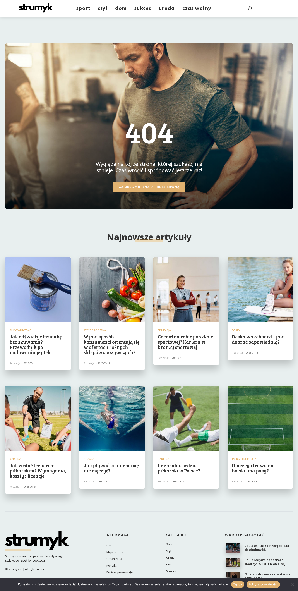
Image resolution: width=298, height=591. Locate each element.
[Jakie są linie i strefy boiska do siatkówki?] (233, 548)
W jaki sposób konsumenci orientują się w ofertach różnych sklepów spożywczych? (112, 344)
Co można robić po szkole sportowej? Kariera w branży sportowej (185, 341)
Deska (236, 330)
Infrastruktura (244, 459)
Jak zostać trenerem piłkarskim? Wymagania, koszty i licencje (38, 470)
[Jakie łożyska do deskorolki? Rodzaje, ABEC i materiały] (233, 562)
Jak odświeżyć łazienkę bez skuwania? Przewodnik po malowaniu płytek (36, 344)
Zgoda (237, 584)
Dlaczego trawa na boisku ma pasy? (253, 468)
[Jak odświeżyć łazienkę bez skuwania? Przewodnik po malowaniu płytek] (38, 289)
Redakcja (15, 363)
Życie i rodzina (95, 330)
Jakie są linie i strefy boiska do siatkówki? (267, 547)
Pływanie (90, 459)
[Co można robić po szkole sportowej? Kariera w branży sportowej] (186, 289)
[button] (249, 8)
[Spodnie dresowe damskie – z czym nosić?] (233, 576)
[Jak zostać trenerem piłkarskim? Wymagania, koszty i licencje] (38, 418)
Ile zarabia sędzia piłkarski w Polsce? (179, 468)
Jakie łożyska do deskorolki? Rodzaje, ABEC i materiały (267, 562)
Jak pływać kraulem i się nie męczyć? (111, 468)
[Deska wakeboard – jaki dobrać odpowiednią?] (260, 289)
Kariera (15, 459)
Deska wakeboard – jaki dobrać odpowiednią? (258, 339)
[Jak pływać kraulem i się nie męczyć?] (112, 418)
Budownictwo (21, 330)
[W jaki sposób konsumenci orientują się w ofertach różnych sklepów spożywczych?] (112, 289)
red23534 (163, 357)
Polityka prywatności (263, 584)
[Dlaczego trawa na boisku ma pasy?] (260, 418)
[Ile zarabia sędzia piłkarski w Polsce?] (186, 418)
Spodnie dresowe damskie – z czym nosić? (267, 576)
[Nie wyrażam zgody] (292, 584)
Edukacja (164, 330)
